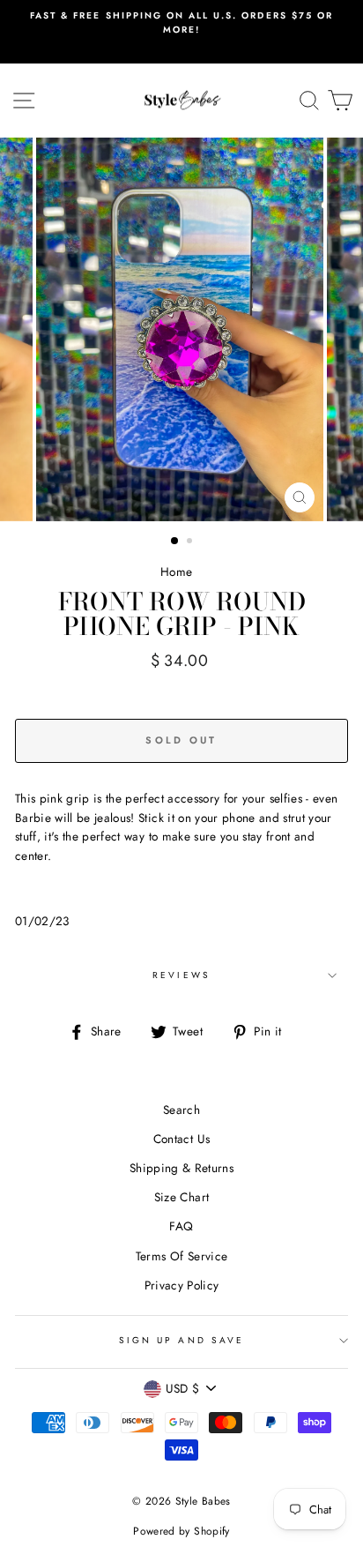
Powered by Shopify (181, 1531)
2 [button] (191, 542)
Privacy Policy (181, 1285)
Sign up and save (181, 1340)
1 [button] (175, 541)
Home (176, 571)
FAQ (181, 1226)
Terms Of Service (181, 1256)
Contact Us (181, 1138)
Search (181, 1109)
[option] (181, 23)
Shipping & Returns (181, 1168)
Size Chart (181, 1197)
